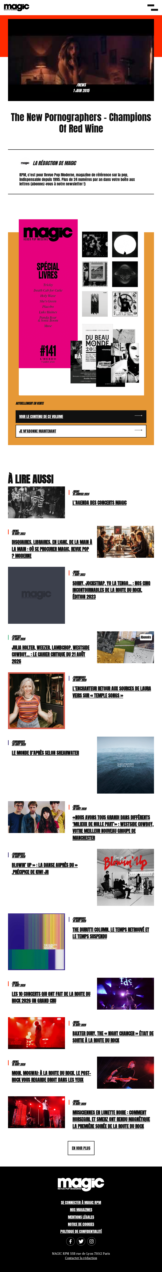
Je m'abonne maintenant (37, 431)
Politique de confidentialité (81, 1231)
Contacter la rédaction (81, 1258)
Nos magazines (81, 1210)
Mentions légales (81, 1217)
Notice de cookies (81, 1224)
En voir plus (81, 1148)
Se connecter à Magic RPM (81, 1202)
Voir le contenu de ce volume (41, 416)
